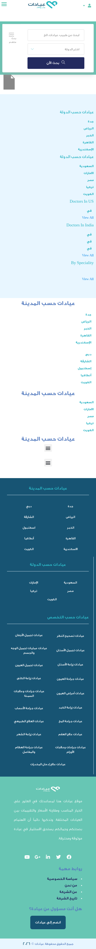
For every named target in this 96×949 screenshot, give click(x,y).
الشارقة (85, 361)
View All (88, 217)
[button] (48, 448)
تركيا (90, 187)
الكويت (88, 194)
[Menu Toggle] (4, 4)
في (89, 210)
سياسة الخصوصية (62, 879)
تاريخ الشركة (67, 898)
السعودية (86, 166)
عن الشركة (68, 892)
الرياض (89, 128)
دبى (88, 354)
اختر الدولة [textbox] (72, 49)
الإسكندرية (86, 149)
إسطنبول (84, 368)
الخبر (90, 135)
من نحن (71, 885)
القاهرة (88, 142)
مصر (90, 180)
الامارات (89, 173)
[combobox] (55, 49)
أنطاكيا (86, 375)
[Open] (84, 5)
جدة (91, 121)
